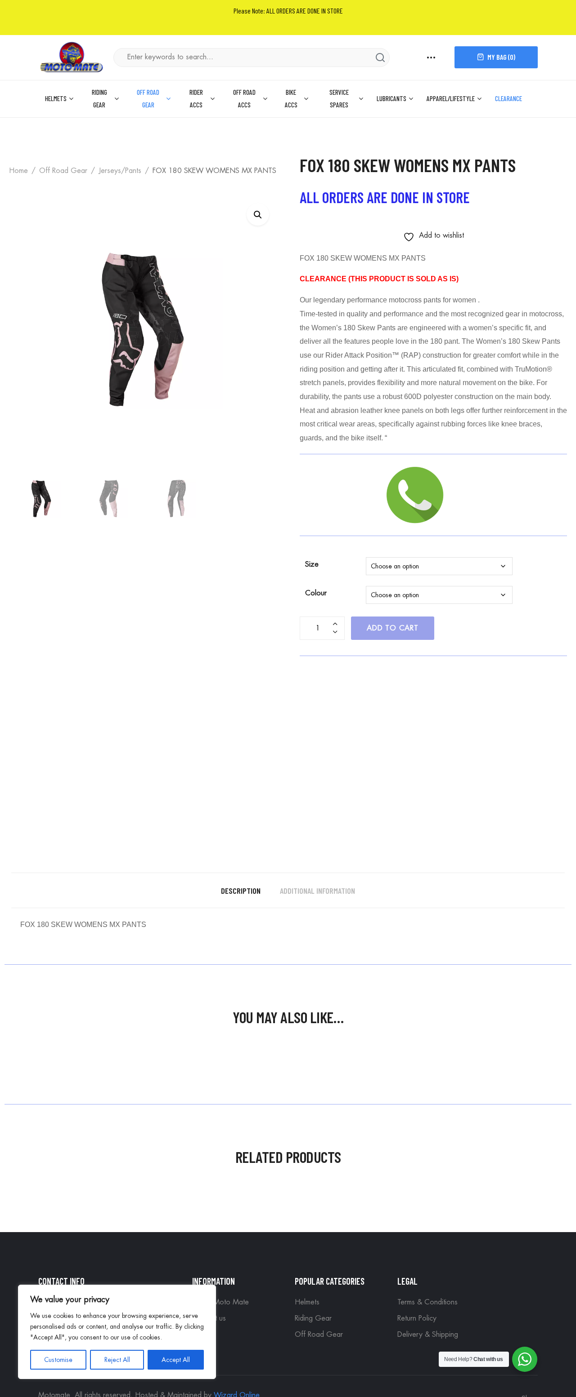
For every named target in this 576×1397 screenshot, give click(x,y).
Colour (316, 593)
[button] (258, 214)
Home (18, 170)
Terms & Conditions (427, 1302)
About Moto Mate (220, 1302)
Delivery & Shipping (427, 1334)
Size (312, 564)
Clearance (508, 98)
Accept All (176, 1360)
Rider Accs (196, 98)
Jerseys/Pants (120, 170)
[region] (117, 1332)
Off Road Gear (148, 98)
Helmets (56, 98)
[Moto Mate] (72, 56)
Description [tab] (241, 891)
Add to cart (392, 628)
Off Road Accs (244, 98)
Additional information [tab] (317, 891)
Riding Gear (99, 98)
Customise (58, 1360)
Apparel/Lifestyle (451, 98)
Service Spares (339, 98)
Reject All (117, 1360)
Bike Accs (291, 98)
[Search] (380, 58)
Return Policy (416, 1318)
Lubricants (391, 98)
